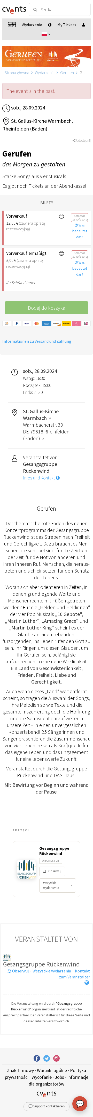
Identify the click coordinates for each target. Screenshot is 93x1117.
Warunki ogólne (52, 1070)
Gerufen (67, 72)
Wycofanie (42, 1077)
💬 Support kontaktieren (46, 1106)
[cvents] (13, 9)
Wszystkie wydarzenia (51, 885)
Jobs (59, 1077)
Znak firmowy (20, 1070)
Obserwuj (54, 871)
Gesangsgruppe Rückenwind (54, 851)
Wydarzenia (45, 72)
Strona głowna (17, 72)
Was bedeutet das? (79, 231)
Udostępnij (83, 140)
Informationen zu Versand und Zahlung (36, 341)
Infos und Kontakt (39, 478)
